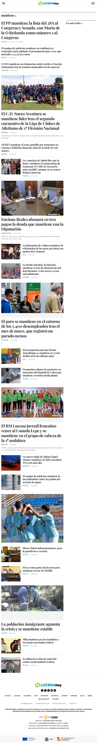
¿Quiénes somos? (27, 703)
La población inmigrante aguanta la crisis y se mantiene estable (30, 626)
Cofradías (44, 696)
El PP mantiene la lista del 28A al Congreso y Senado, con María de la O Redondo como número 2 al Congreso (30, 30)
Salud (82, 696)
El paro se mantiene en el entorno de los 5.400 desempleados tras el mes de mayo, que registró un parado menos (30, 328)
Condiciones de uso (43, 703)
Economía (27, 696)
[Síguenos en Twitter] (45, 690)
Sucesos (17, 696)
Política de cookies (59, 703)
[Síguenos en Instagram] (48, 690)
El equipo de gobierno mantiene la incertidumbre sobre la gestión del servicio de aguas (41, 479)
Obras (90, 696)
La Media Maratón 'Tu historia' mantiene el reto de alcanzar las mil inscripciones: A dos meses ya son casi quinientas (42, 269)
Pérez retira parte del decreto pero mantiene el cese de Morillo (41, 569)
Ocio (36, 696)
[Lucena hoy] (48, 687)
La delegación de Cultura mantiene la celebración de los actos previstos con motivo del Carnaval (43, 248)
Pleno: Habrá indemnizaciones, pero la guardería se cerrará (42, 549)
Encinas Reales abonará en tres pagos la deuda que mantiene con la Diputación (32, 224)
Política (8, 696)
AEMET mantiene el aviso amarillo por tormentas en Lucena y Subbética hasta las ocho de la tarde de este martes (29, 147)
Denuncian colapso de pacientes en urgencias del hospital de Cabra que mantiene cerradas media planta (42, 372)
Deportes (55, 696)
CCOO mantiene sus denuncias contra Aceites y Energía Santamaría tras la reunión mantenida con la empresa (31, 65)
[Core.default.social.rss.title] (55, 690)
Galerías (55, 699)
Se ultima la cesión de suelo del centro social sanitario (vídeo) (39, 660)
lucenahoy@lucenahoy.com (59, 728)
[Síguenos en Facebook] (42, 690)
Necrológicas (43, 699)
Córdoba (73, 696)
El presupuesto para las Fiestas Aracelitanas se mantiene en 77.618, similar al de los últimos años (41, 353)
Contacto (72, 703)
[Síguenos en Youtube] (51, 690)
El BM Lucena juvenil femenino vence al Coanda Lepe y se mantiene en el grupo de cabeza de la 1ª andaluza (31, 433)
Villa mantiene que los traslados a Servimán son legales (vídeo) (41, 641)
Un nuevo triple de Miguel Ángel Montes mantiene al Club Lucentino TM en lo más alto (42, 459)
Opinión (64, 696)
